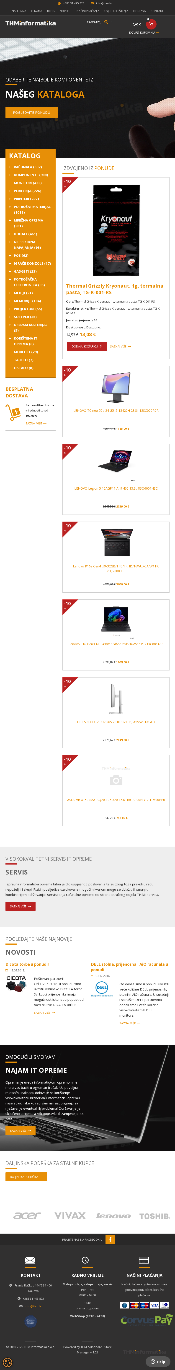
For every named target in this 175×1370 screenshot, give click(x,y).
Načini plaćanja (88, 11)
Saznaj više (34, 423)
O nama (36, 11)
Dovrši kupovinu (142, 32)
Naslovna (19, 11)
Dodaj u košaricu (85, 346)
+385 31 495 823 (73, 3)
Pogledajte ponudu (31, 112)
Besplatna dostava (19, 392)
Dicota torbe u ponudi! (27, 964)
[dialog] (7, 1362)
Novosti (66, 11)
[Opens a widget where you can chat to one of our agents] (157, 1362)
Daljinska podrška (24, 1177)
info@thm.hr (104, 3)
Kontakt (157, 11)
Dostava (139, 11)
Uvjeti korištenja (116, 11)
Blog (51, 11)
